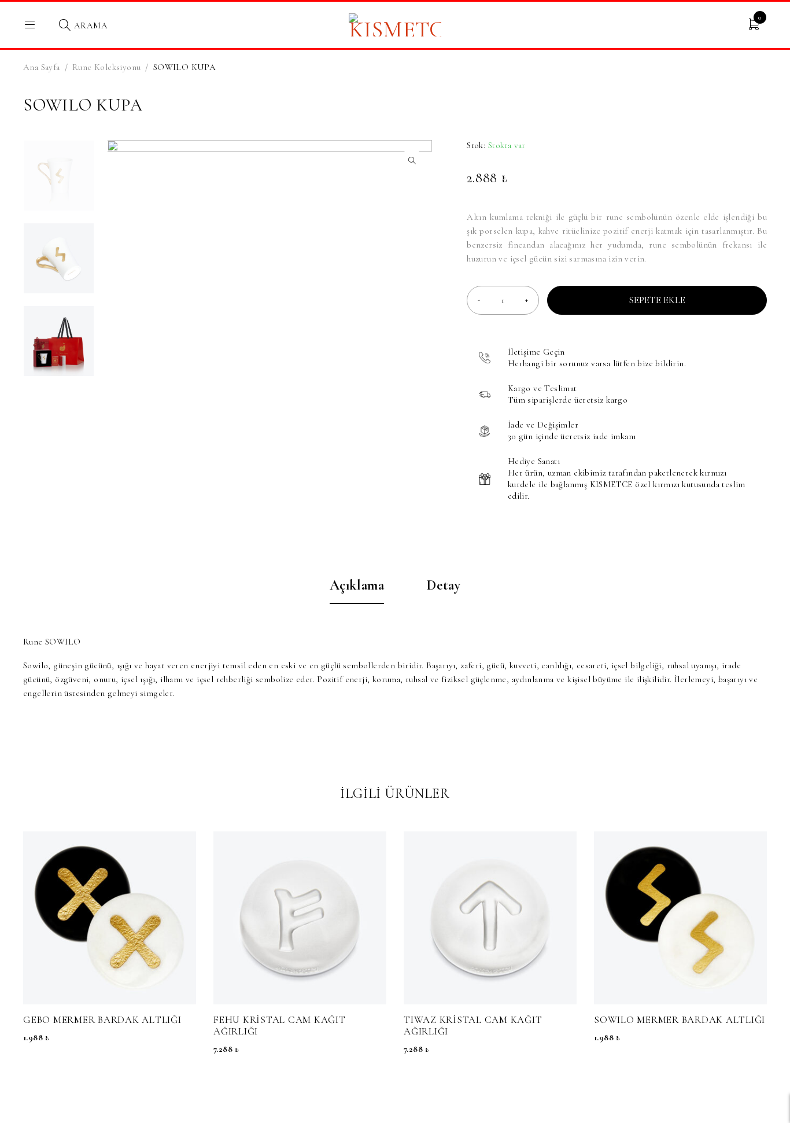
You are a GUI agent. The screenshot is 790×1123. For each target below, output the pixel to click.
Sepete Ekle (657, 300)
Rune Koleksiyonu (106, 67)
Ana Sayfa (41, 67)
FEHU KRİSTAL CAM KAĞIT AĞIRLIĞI (279, 1025)
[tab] (357, 591)
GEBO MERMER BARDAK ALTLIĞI (102, 1020)
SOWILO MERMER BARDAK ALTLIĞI (679, 1020)
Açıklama (357, 585)
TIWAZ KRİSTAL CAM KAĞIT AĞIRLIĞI (473, 1025)
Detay (443, 585)
